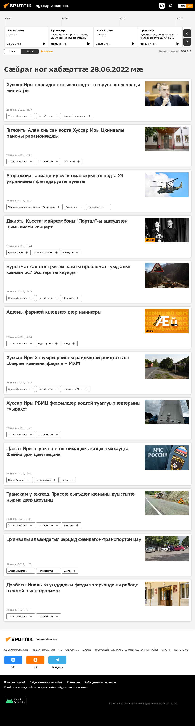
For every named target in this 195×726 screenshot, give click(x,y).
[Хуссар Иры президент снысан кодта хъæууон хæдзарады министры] (167, 93)
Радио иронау (15, 252)
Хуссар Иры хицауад (75, 116)
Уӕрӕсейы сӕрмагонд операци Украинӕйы (31, 206)
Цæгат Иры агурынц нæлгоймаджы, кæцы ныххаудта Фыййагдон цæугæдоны (67, 451)
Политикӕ (69, 161)
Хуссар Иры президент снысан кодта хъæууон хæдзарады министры (73, 87)
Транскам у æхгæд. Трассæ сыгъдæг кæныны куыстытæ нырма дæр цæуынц (70, 497)
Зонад (66, 343)
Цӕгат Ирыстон (16, 479)
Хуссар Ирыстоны (17, 116)
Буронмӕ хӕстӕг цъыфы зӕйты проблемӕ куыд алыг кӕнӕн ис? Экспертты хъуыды (68, 269)
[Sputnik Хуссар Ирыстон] (18, 9)
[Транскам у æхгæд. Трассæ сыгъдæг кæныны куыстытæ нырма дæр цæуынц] (167, 503)
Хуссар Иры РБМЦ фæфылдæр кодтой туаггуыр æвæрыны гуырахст (73, 406)
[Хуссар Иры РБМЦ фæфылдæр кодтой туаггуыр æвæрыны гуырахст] (167, 412)
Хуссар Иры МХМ (73, 388)
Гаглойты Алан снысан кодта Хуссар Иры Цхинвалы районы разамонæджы (65, 133)
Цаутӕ (65, 479)
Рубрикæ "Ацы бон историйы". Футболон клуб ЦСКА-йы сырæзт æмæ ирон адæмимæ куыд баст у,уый (159, 39)
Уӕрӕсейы (71, 206)
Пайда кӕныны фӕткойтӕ (46, 682)
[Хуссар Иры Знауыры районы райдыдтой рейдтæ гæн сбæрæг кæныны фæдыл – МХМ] (167, 366)
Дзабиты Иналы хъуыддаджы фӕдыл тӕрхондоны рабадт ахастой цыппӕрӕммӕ (72, 588)
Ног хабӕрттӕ (45, 116)
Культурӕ (68, 252)
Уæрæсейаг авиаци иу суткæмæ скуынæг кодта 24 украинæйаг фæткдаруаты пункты (65, 178)
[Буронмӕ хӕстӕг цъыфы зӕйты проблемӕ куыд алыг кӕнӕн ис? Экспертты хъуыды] (167, 275)
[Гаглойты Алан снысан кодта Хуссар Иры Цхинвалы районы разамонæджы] (167, 139)
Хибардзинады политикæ (100, 682)
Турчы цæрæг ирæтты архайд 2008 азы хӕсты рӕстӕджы (69, 36)
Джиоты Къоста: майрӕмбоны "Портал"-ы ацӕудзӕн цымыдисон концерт (67, 224)
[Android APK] (16, 701)
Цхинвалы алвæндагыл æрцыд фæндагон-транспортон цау (73, 539)
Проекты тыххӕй (14, 682)
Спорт (166, 649)
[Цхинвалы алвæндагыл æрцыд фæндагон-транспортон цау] (167, 548)
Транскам (69, 297)
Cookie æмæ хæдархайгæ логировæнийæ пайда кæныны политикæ (46, 687)
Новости (12, 34)
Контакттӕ (73, 682)
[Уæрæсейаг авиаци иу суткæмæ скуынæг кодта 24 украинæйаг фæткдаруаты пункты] (167, 184)
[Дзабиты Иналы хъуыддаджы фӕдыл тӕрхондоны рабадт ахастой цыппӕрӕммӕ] (167, 594)
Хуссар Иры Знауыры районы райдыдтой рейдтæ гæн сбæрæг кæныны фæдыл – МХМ (67, 360)
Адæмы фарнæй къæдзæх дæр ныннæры (53, 312)
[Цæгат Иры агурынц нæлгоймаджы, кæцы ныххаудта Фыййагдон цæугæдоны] (167, 457)
